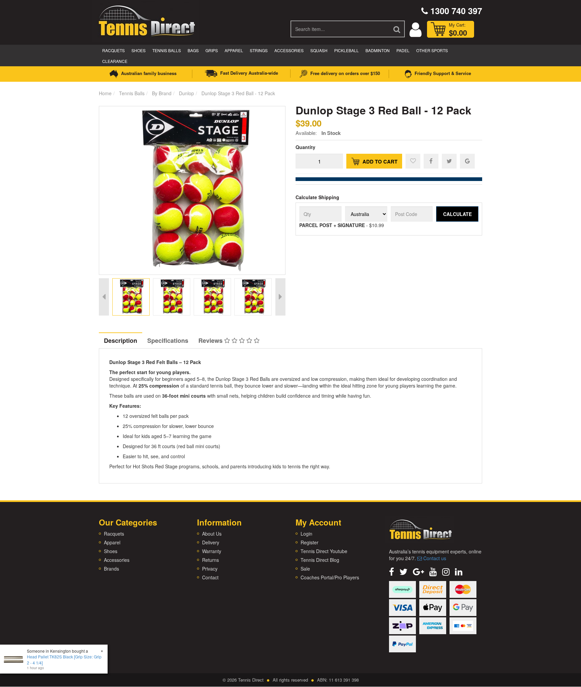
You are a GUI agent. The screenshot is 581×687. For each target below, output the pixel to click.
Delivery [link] (210, 542)
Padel (403, 50)
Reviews (211, 340)
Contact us (434, 558)
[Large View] (131, 297)
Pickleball (346, 50)
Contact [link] (210, 577)
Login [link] (306, 533)
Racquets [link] (114, 533)
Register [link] (309, 542)
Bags (193, 50)
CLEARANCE (114, 61)
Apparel (234, 50)
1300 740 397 (455, 11)
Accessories (289, 50)
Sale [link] (305, 568)
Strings (259, 50)
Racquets (113, 50)
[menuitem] (431, 161)
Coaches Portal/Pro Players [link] (330, 577)
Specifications (167, 340)
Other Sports (432, 50)
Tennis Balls (166, 50)
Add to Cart (379, 161)
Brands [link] (111, 568)
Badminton (377, 50)
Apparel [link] (112, 542)
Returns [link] (210, 559)
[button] (412, 161)
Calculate (457, 214)
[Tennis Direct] (146, 20)
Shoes (138, 50)
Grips (211, 50)
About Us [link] (212, 533)
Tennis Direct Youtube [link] (324, 551)
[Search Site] (397, 29)
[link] (391, 571)
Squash (318, 50)
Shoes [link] (110, 551)
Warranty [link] (211, 551)
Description (120, 340)
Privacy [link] (210, 568)
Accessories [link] (116, 559)
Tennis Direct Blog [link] (320, 559)
